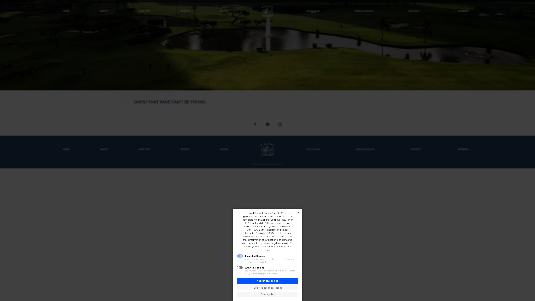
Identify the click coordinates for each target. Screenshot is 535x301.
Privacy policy (267, 294)
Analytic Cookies (254, 267)
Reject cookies (298, 212)
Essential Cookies (255, 256)
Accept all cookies (267, 281)
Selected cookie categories (267, 288)
